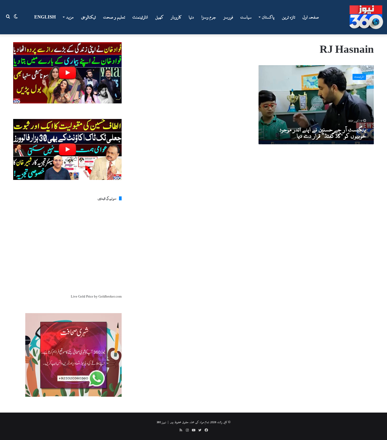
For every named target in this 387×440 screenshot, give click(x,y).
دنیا (191, 17)
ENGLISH (45, 17)
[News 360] (366, 17)
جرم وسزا (208, 17)
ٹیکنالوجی (88, 17)
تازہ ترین (288, 17)
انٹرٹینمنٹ (140, 17)
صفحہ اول (310, 17)
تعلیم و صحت (114, 17)
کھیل (159, 17)
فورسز (228, 17)
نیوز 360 (161, 422)
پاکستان (268, 17)
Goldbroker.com (110, 296)
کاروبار (176, 17)
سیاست (246, 17)
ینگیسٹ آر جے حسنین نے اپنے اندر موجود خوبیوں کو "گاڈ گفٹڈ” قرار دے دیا (322, 132)
